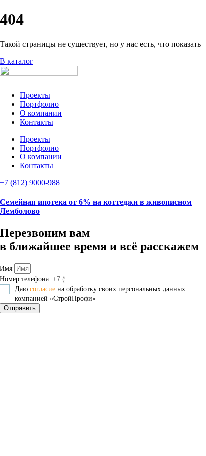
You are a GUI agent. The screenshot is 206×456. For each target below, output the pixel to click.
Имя (7, 268)
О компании (41, 113)
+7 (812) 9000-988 (30, 182)
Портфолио (39, 104)
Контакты (37, 122)
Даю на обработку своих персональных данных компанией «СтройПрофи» (100, 293)
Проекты (35, 95)
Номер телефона (25, 279)
